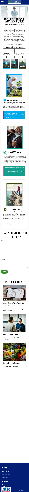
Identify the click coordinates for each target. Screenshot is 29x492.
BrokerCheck (23, 490)
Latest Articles (4, 484)
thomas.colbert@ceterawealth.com (8, 480)
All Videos (3, 486)
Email (2, 250)
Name (2, 240)
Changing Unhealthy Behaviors (11, 363)
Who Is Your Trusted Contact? (11, 334)
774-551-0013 (6, 471)
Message (3, 259)
